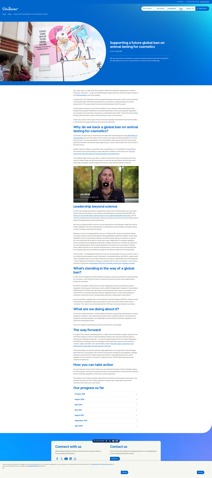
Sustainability (171, 8)
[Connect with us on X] (61, 458)
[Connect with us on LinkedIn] (70, 458)
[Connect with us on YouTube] (66, 458)
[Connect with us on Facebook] (57, 458)
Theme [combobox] (181, 1)
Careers (190, 9)
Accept (201, 472)
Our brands (160, 8)
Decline (124, 472)
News (181, 8)
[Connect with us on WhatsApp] (75, 458)
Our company (147, 8)
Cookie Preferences (33, 466)
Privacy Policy (105, 464)
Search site (202, 8)
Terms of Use (95, 464)
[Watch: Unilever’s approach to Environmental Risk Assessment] (106, 184)
